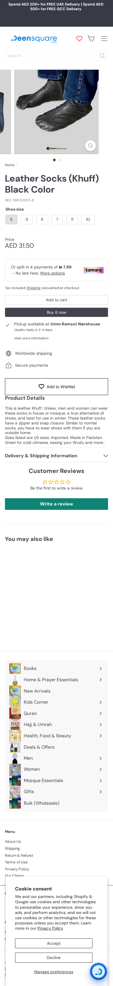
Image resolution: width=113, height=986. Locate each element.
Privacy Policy (50, 928)
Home (9, 165)
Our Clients (14, 875)
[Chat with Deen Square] (98, 971)
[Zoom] (90, 145)
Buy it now (56, 312)
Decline (54, 957)
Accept (54, 943)
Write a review (56, 504)
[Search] (102, 56)
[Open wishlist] (79, 38)
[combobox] (56, 56)
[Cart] (91, 38)
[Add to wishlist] (67, 557)
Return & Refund (19, 855)
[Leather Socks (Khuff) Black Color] (41, 593)
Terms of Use (16, 862)
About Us (13, 841)
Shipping (34, 288)
